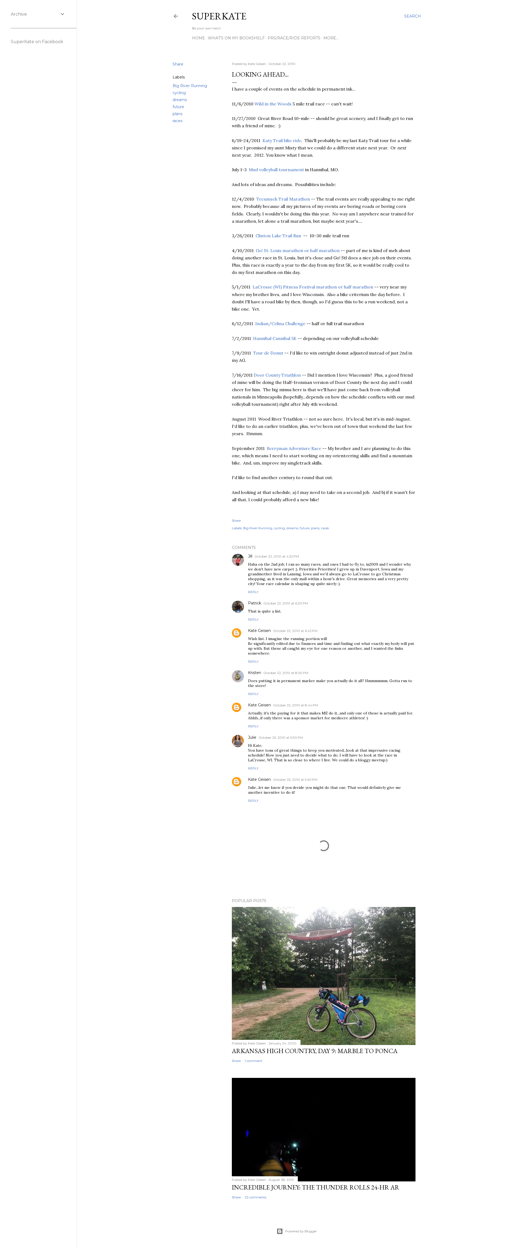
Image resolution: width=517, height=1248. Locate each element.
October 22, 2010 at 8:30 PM (285, 673)
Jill (250, 556)
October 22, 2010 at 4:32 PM (276, 556)
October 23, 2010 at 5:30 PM (280, 737)
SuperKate (219, 16)
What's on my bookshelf (236, 38)
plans (177, 113)
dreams (180, 99)
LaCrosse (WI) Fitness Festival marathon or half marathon (313, 287)
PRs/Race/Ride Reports (294, 38)
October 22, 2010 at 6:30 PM (285, 603)
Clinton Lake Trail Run (278, 235)
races (177, 120)
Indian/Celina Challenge (280, 323)
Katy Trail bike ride (282, 140)
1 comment (253, 1061)
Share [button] (178, 64)
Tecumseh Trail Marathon (283, 199)
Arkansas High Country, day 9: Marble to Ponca (314, 1051)
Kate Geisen (259, 630)
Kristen (254, 672)
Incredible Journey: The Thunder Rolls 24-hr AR (315, 1187)
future (178, 106)
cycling (179, 92)
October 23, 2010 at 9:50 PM (295, 780)
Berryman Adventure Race (294, 448)
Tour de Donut (268, 353)
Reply (253, 592)
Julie (252, 737)
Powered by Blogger (301, 1231)
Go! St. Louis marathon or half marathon (298, 250)
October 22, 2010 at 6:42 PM (295, 631)
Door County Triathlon (277, 375)
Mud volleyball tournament (276, 169)
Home (198, 38)
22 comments (255, 1197)
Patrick (254, 603)
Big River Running (190, 85)
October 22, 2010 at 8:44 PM (295, 705)
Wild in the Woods (273, 103)
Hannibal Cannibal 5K (274, 338)
